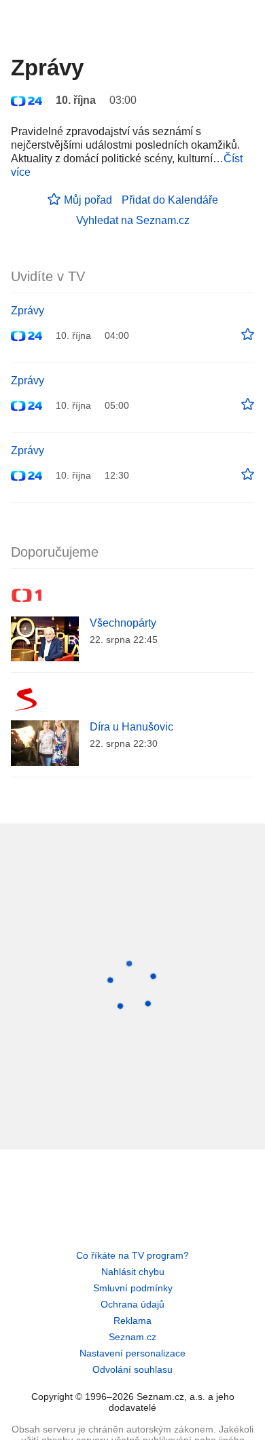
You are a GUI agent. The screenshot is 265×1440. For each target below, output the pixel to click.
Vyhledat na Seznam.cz (133, 220)
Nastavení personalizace (133, 1353)
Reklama (132, 1320)
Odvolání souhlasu (132, 1369)
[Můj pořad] (247, 334)
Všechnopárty (123, 623)
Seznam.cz (132, 1336)
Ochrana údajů (132, 1304)
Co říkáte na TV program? (132, 1255)
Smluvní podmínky (133, 1287)
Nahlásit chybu (132, 1271)
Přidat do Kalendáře (170, 200)
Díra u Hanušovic (131, 727)
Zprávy (27, 310)
